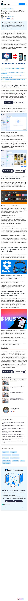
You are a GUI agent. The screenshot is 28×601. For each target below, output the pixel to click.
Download (21, 4)
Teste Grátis (8, 102)
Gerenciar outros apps (6, 455)
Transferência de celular (15, 457)
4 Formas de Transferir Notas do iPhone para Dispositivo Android (13, 423)
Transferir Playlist (13, 452)
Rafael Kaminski (10, 16)
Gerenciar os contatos (6, 463)
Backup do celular (5, 457)
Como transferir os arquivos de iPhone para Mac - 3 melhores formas (12, 432)
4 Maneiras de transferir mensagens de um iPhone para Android (13, 429)
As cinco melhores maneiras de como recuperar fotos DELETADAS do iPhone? (12, 439)
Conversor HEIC (5, 452)
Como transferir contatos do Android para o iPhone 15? (13, 434)
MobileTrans (11, 92)
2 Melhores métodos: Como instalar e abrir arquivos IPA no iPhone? (13, 442)
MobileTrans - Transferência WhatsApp (13, 490)
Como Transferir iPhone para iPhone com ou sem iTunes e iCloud (13, 426)
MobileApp (22, 460)
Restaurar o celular (15, 455)
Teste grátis (10, 501)
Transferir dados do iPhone (7, 8)
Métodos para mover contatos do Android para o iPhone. (13, 436)
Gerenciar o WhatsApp (6, 460)
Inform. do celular (15, 460)
